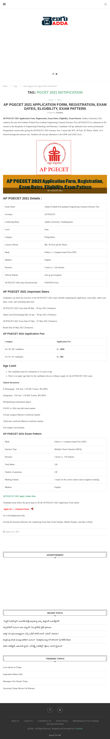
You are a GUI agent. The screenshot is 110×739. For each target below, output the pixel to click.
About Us (15, 721)
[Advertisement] (55, 50)
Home (5, 86)
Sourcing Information (55, 724)
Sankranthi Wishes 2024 (12, 674)
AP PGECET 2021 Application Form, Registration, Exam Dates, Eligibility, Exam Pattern (55, 107)
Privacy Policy (62, 721)
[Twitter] (56, 74)
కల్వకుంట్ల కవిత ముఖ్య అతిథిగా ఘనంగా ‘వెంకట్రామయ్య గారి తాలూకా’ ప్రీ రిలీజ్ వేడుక (36, 640)
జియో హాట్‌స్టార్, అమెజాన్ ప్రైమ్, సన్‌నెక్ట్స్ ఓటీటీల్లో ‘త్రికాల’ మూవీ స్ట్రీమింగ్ (32, 646)
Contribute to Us (44, 721)
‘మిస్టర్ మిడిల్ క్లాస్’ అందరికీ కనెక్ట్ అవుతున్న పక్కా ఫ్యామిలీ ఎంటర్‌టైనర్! (31, 621)
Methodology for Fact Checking (86, 721)
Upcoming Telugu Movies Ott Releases (19, 688)
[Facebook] (53, 74)
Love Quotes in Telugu (12, 667)
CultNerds (78, 729)
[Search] (105, 4)
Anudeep (59, 113)
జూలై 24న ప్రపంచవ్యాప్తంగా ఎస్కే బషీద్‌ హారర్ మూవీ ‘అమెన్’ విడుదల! (31, 634)
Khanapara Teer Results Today (15, 681)
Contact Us (28, 721)
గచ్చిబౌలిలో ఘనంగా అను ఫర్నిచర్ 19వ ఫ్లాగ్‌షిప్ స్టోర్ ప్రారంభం (27, 627)
